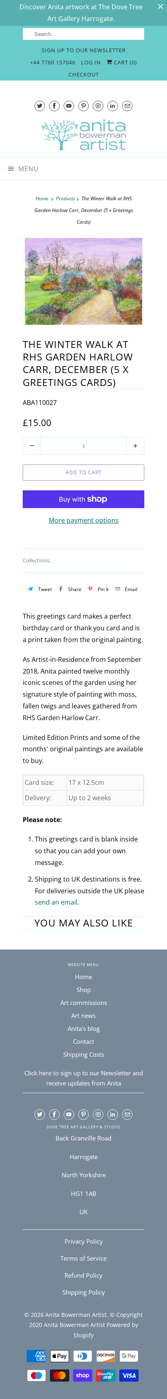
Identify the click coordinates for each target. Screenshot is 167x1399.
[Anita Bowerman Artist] (83, 135)
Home (83, 977)
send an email (56, 902)
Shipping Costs (83, 1054)
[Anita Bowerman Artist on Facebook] (54, 106)
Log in (91, 62)
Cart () (124, 62)
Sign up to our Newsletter (84, 50)
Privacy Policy (83, 1241)
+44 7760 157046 (52, 62)
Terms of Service (83, 1258)
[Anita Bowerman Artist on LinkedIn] (112, 106)
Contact (83, 1041)
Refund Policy (83, 1275)
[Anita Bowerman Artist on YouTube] (69, 106)
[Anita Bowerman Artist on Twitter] (39, 106)
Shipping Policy (83, 1292)
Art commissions (83, 1002)
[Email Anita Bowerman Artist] (127, 106)
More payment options (84, 520)
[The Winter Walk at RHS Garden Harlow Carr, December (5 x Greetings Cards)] (83, 281)
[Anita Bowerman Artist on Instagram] (98, 106)
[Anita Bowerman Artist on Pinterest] (83, 106)
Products (65, 198)
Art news (83, 1015)
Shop (84, 990)
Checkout (84, 74)
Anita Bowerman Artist (76, 1314)
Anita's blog (84, 1028)
